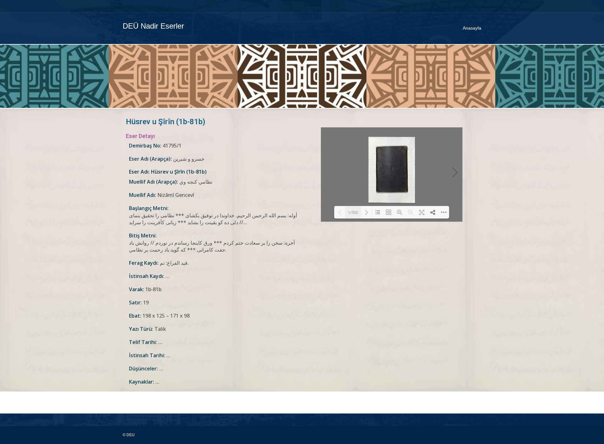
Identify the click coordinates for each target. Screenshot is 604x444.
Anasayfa (472, 28)
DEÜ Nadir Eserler (153, 26)
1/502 (353, 212)
